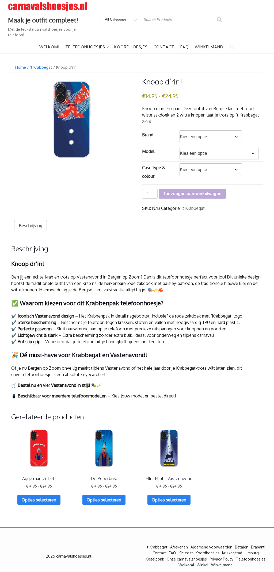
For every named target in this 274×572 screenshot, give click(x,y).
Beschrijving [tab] (30, 225)
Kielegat (186, 553)
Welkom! (49, 46)
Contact (164, 46)
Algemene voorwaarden (211, 547)
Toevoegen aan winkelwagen (192, 193)
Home (20, 67)
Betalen (241, 547)
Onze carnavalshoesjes (187, 559)
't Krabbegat (41, 67)
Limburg (252, 553)
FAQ (184, 46)
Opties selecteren (39, 500)
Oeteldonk (155, 559)
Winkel (202, 565)
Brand (147, 134)
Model (148, 151)
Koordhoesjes (131, 46)
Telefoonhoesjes (85, 46)
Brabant (258, 547)
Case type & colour (153, 172)
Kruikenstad (232, 553)
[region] (69, 533)
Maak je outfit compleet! (43, 20)
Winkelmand (209, 46)
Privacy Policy (221, 559)
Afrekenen (179, 547)
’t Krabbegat (157, 547)
